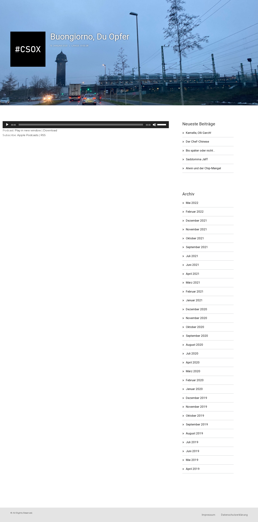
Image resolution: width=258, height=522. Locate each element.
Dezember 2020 (196, 309)
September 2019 (197, 424)
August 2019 (194, 433)
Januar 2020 (194, 389)
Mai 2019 (192, 460)
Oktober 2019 (195, 415)
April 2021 (193, 273)
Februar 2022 (195, 211)
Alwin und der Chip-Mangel (203, 168)
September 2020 (197, 335)
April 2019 (193, 469)
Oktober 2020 (195, 327)
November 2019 (196, 406)
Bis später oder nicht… (200, 150)
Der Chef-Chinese (197, 141)
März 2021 (193, 282)
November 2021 (196, 229)
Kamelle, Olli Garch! (198, 132)
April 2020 (193, 362)
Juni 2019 (192, 451)
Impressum (208, 514)
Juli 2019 (192, 442)
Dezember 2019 (196, 398)
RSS (43, 135)
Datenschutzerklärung (234, 514)
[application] (86, 124)
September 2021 (197, 247)
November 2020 (196, 318)
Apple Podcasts (27, 135)
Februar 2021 (195, 291)
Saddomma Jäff (197, 159)
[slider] (162, 124)
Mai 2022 (192, 203)
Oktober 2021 (195, 238)
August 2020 (194, 344)
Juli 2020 (192, 353)
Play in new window (28, 130)
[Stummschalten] (154, 124)
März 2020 (193, 371)
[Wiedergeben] (7, 124)
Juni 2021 (192, 265)
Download (50, 130)
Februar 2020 (195, 380)
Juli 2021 (192, 256)
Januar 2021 (194, 300)
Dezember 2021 (196, 220)
